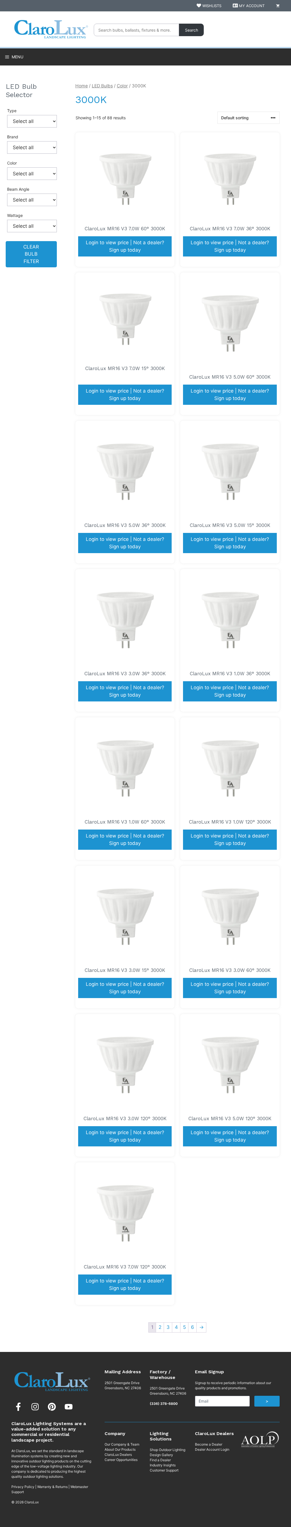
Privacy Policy (22, 1487)
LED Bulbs (102, 86)
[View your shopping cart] (277, 5)
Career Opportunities (121, 1460)
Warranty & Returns (52, 1487)
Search (191, 30)
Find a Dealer (160, 1460)
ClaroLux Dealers (118, 1454)
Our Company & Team (122, 1444)
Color (122, 86)
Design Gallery (161, 1455)
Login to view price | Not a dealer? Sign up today (125, 246)
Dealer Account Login (212, 1449)
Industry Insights (163, 1465)
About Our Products (120, 1449)
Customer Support (164, 1470)
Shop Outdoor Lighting (167, 1450)
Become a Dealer (208, 1444)
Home (81, 86)
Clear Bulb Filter (31, 254)
